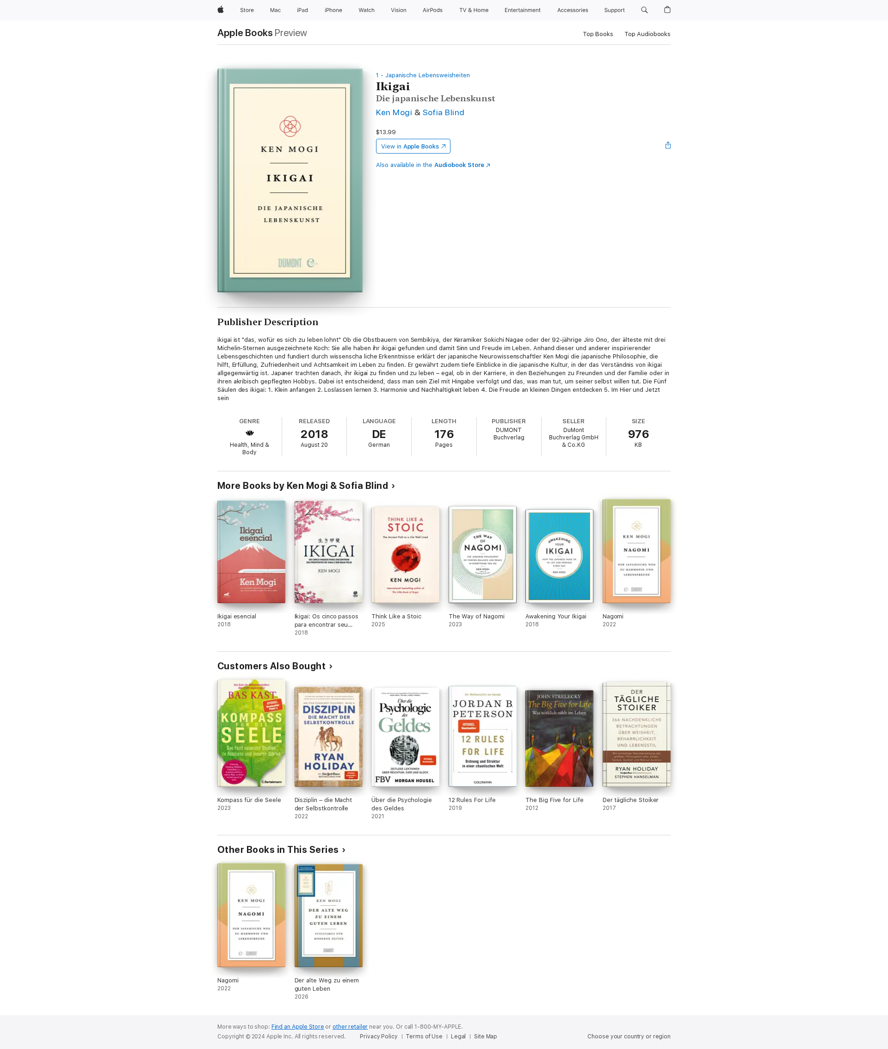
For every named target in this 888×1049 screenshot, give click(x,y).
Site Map (485, 1036)
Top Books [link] (598, 34)
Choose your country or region (629, 1036)
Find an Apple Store (297, 1027)
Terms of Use (424, 1036)
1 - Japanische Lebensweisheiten (423, 75)
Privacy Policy (378, 1036)
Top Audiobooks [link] (647, 34)
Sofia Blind (444, 112)
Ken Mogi (394, 112)
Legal (458, 1036)
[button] (644, 10)
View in (410, 146)
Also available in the (430, 164)
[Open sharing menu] (668, 146)
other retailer (350, 1027)
